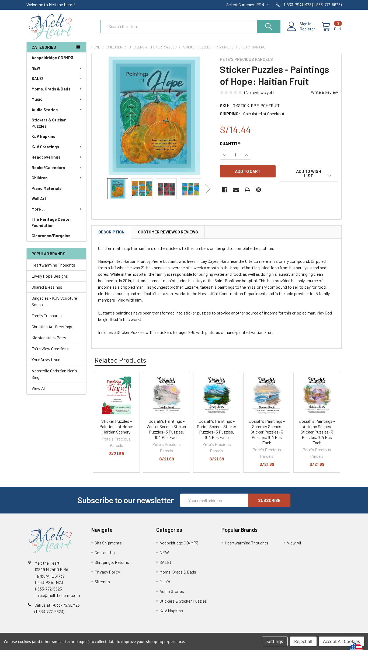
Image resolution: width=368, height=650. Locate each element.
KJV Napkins (43, 136)
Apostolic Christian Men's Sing (54, 374)
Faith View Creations (50, 348)
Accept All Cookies (341, 641)
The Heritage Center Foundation (51, 222)
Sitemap (102, 581)
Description (111, 231)
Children (40, 177)
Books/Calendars (48, 167)
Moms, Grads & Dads (51, 88)
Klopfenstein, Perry (49, 337)
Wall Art (39, 198)
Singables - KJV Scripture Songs (54, 301)
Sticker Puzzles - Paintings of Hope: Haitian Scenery (116, 426)
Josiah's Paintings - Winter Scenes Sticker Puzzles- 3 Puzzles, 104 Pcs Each (166, 429)
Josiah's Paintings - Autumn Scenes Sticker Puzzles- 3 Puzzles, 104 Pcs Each (317, 431)
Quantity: (231, 143)
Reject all (303, 641)
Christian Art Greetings (52, 326)
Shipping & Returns (112, 562)
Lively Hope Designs (50, 275)
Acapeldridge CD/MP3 (52, 57)
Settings (274, 641)
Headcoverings (46, 157)
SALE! (37, 78)
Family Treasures (47, 315)
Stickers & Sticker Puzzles (49, 122)
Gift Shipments (108, 542)
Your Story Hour (46, 359)
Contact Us (105, 552)
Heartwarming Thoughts (53, 264)
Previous (100, 189)
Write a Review (324, 92)
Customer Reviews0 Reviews (168, 231)
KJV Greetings (45, 146)
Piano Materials (46, 188)
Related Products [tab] (120, 360)
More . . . (39, 209)
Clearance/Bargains (51, 235)
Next (208, 189)
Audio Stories (45, 109)
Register (307, 28)
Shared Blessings (47, 286)
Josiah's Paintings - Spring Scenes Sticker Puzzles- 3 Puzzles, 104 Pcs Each (216, 429)
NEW (36, 68)
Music (37, 99)
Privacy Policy (107, 571)
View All (39, 388)
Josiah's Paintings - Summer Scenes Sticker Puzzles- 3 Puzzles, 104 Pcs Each (267, 431)
